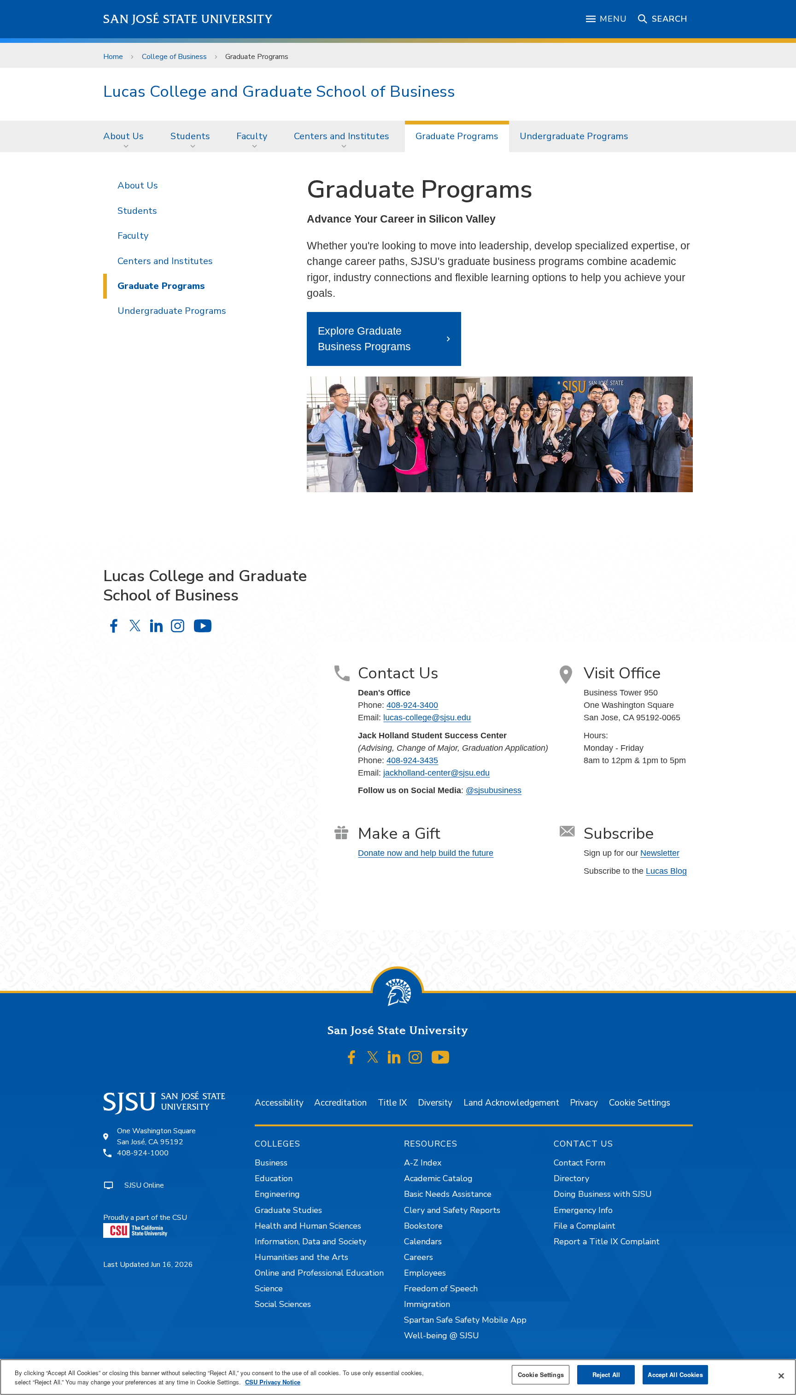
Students (190, 136)
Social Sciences (283, 1304)
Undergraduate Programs (574, 136)
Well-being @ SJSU (441, 1335)
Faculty (251, 136)
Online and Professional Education (319, 1272)
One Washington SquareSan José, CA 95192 (156, 1136)
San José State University (188, 19)
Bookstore (423, 1225)
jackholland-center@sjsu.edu (436, 772)
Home (113, 57)
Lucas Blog (666, 871)
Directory (571, 1178)
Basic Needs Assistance (448, 1194)
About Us (123, 136)
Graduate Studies (288, 1210)
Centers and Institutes (341, 136)
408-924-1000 (143, 1153)
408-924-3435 (412, 760)
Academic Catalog (438, 1178)
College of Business (174, 57)
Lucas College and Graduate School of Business (279, 91)
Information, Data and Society (310, 1241)
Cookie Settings (639, 1103)
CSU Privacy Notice (272, 1381)
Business (271, 1162)
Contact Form (579, 1162)
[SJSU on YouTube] (440, 1057)
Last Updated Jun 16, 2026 (148, 1265)
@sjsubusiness (493, 790)
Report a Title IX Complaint (607, 1241)
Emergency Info (583, 1210)
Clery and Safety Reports (452, 1210)
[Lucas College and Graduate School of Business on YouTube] (202, 626)
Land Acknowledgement (511, 1103)
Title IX (392, 1103)
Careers (418, 1257)
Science (269, 1288)
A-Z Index (422, 1162)
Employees (425, 1272)
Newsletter (659, 853)
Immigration (427, 1304)
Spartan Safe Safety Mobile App (465, 1319)
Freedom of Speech (441, 1288)
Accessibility (279, 1103)
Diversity (435, 1103)
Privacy (584, 1103)
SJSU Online (144, 1185)
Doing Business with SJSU (603, 1194)
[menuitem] (126, 136)
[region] (398, 1377)
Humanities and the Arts (301, 1257)
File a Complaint (584, 1225)
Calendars (423, 1241)
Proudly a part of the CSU (145, 1218)
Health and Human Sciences (308, 1225)
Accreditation (340, 1103)
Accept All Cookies (675, 1374)
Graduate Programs (457, 136)
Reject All (606, 1374)
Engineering (277, 1194)
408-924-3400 (412, 705)
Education (274, 1178)
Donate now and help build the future (425, 853)
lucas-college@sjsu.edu (427, 717)
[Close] (781, 1376)
